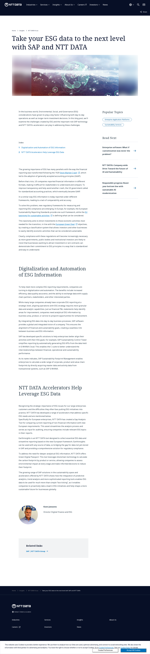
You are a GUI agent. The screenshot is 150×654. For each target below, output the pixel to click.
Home (14, 30)
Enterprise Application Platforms (117, 119)
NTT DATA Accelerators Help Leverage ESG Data (42, 152)
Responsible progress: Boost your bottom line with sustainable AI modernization (115, 188)
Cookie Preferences (105, 650)
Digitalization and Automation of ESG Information (43, 147)
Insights (56, 4)
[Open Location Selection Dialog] (131, 4)
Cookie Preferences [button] (106, 648)
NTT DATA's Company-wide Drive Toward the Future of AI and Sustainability (115, 168)
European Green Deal (65, 224)
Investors (94, 4)
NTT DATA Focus (33, 30)
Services (44, 4)
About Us (69, 4)
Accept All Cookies (133, 650)
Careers (81, 4)
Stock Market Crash (68, 172)
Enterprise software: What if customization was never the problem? (116, 150)
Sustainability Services (113, 125)
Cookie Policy (125, 648)
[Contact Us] (143, 4)
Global (22, 612)
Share (143, 12)
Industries (30, 4)
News (105, 4)
